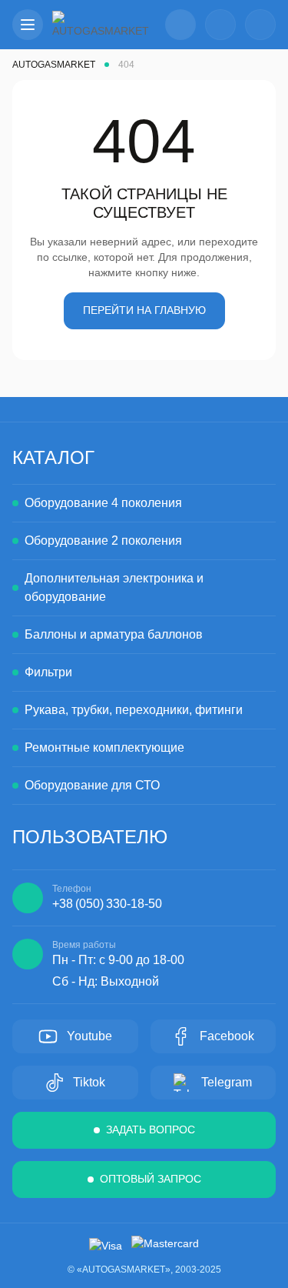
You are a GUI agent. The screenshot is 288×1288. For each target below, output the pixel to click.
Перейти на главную (144, 310)
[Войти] (220, 24)
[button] (27, 24)
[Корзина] (260, 24)
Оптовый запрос (150, 1179)
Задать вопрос (150, 1129)
